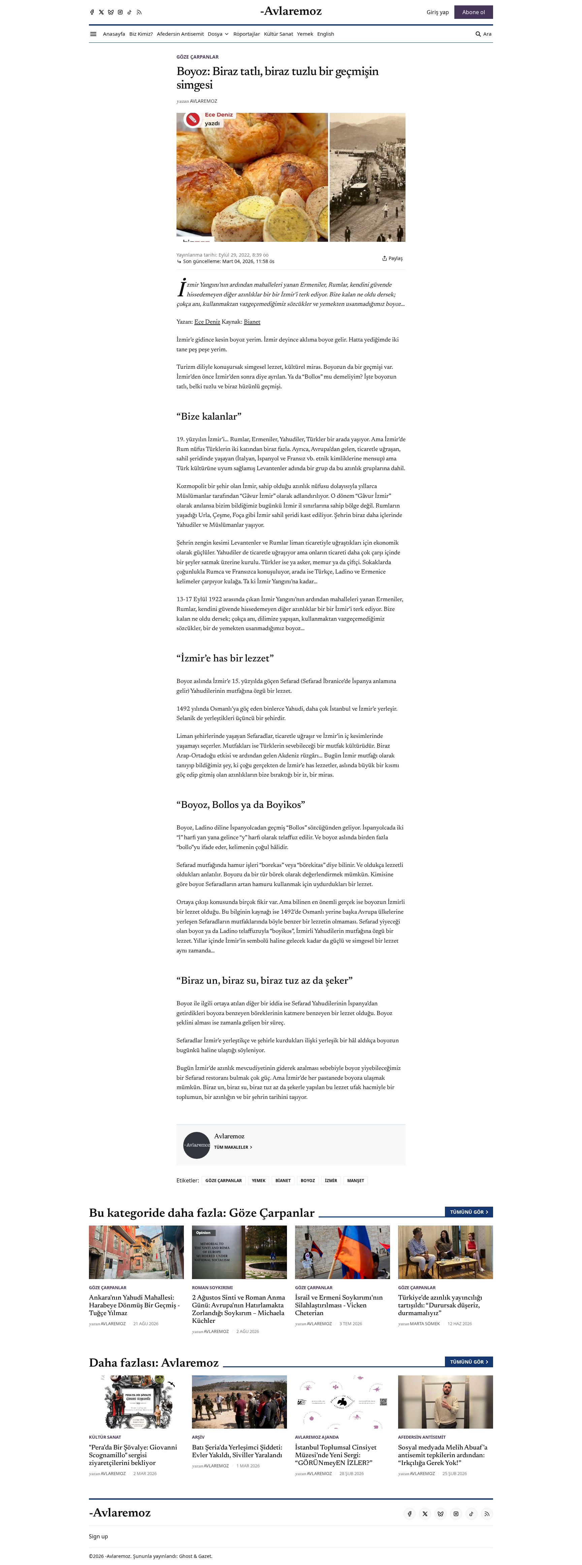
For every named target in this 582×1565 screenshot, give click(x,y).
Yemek (258, 1180)
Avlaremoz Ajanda (317, 1437)
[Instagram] (120, 12)
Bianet (252, 322)
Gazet (204, 1556)
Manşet (355, 1180)
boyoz (308, 1180)
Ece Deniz (207, 322)
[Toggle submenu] (226, 34)
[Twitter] (101, 12)
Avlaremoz (203, 101)
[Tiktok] (130, 12)
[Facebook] (92, 12)
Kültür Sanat (105, 1437)
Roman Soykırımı (212, 1287)
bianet (283, 1180)
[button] (215, 34)
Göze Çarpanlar (197, 57)
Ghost (185, 1556)
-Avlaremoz (117, 1556)
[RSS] (139, 12)
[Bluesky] (111, 12)
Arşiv (198, 1437)
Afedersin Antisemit (422, 1437)
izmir (331, 1180)
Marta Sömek (425, 1324)
